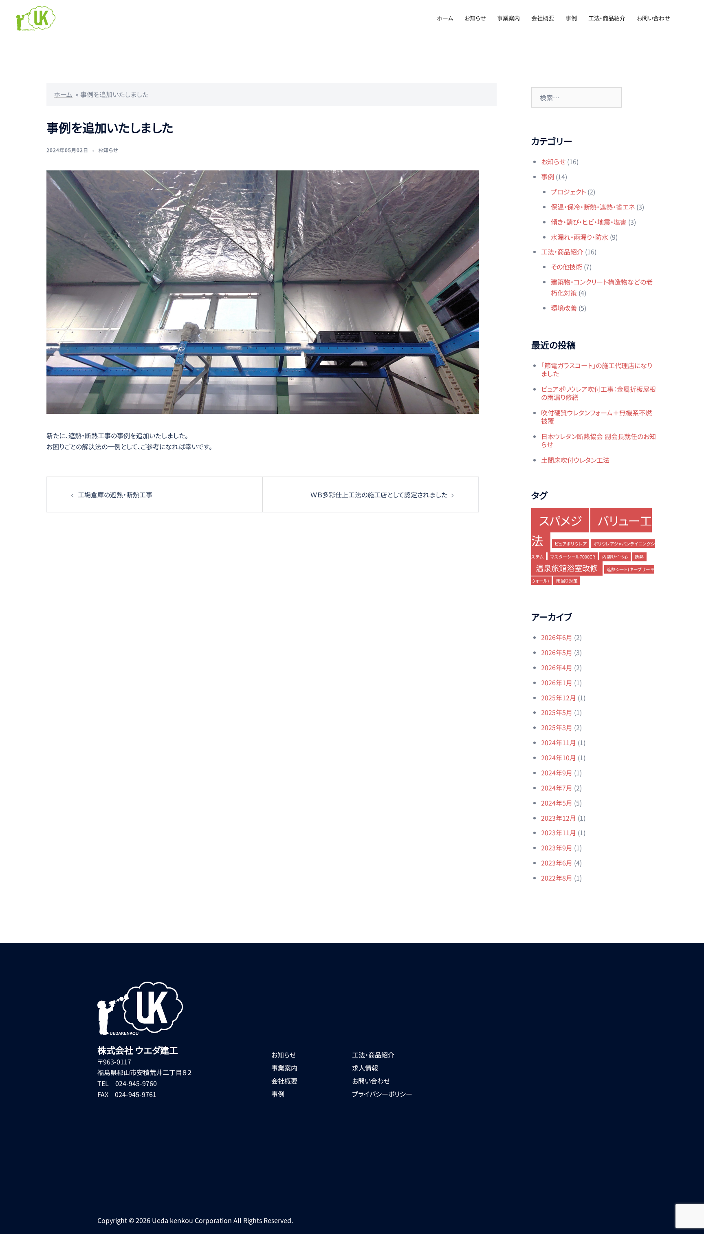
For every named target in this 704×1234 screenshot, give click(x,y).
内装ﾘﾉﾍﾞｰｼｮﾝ (615, 557)
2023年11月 (558, 832)
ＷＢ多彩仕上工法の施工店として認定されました (378, 494)
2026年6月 (556, 637)
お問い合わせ (653, 18)
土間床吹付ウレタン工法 (575, 460)
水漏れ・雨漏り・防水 (579, 237)
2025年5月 (556, 712)
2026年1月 (556, 682)
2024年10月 (558, 757)
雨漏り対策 (567, 581)
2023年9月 (556, 847)
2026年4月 (556, 667)
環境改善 (564, 308)
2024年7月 (556, 787)
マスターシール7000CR (572, 557)
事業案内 (508, 18)
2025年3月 (556, 727)
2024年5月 (556, 803)
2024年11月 (558, 742)
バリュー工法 (591, 530)
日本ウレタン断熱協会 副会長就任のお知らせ (598, 440)
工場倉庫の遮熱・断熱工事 (115, 494)
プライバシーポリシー (382, 1094)
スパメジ (560, 520)
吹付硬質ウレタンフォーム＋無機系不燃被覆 (596, 416)
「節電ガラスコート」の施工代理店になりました (596, 369)
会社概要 (542, 18)
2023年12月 (558, 818)
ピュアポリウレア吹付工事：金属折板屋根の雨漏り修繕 (598, 393)
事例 (571, 18)
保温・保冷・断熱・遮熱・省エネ (593, 207)
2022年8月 (556, 878)
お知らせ (475, 18)
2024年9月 (556, 772)
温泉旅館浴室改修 (567, 567)
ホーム (445, 18)
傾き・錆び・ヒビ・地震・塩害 (589, 222)
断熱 (639, 557)
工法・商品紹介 (606, 18)
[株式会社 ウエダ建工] (35, 17)
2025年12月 (558, 697)
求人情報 (365, 1068)
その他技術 (566, 267)
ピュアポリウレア (570, 544)
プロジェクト (568, 191)
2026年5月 (556, 652)
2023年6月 (556, 863)
